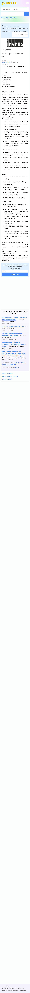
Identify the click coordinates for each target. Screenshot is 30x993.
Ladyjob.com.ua (22, 990)
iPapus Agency (6, 62)
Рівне (4, 56)
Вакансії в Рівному (7, 379)
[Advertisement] (15, 293)
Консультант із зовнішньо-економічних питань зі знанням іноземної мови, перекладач (13, 354)
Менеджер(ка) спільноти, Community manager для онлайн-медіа (14, 344)
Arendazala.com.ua (19, 988)
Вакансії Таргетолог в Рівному (10, 376)
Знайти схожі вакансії (20, 34)
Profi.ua (10, 990)
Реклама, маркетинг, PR (9, 364)
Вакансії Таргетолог (7, 373)
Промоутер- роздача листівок (13, 326)
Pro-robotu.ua (5, 988)
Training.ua (11, 988)
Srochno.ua (4, 990)
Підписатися (15, 274)
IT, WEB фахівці (20, 362)
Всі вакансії (14, 62)
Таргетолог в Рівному (15, 266)
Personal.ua (15, 990)
